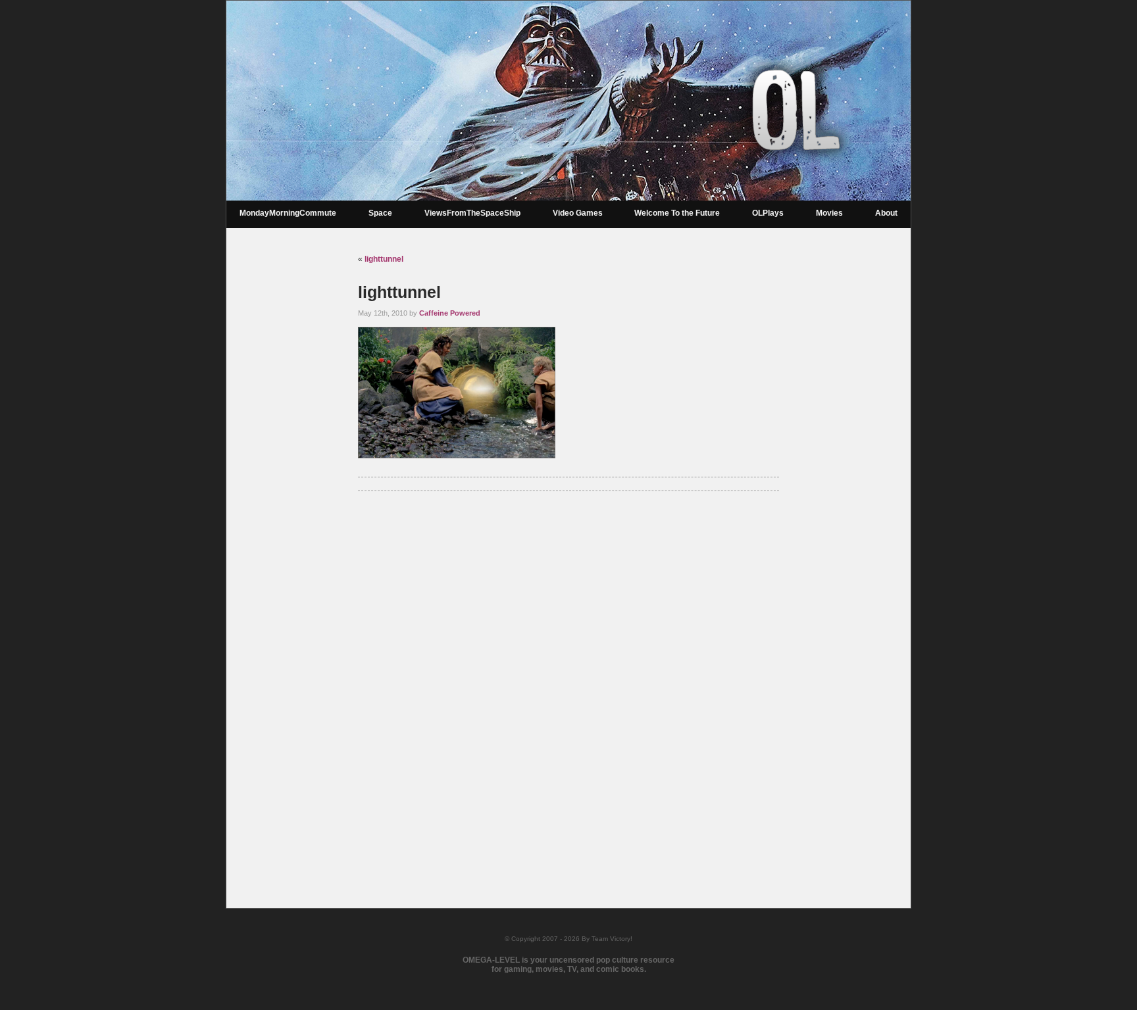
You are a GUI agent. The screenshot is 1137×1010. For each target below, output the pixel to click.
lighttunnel (384, 259)
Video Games (578, 213)
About (886, 213)
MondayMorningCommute (288, 213)
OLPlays (768, 213)
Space (380, 213)
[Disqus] (568, 682)
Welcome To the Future (677, 213)
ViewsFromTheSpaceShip (472, 213)
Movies (829, 213)
